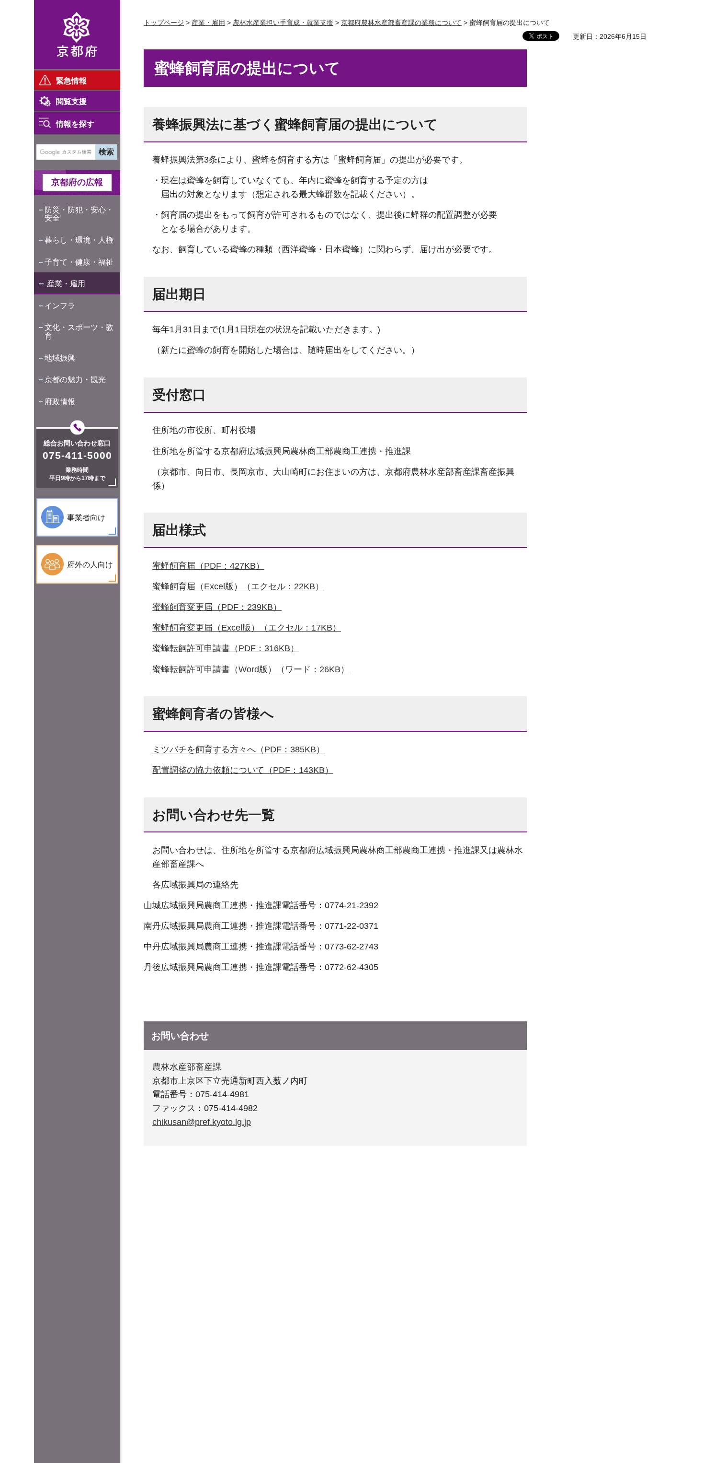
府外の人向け (90, 565)
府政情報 (60, 402)
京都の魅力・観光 (75, 379)
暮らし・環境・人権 (79, 240)
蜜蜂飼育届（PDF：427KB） (208, 566)
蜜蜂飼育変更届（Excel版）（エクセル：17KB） (246, 627)
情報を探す (75, 124)
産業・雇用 (66, 284)
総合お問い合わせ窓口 (77, 443)
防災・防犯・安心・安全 (79, 214)
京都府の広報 (77, 182)
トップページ (164, 22)
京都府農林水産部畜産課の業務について (401, 22)
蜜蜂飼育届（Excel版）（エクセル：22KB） (238, 586)
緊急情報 (71, 81)
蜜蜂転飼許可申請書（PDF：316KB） (225, 648)
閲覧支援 (71, 101)
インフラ (60, 306)
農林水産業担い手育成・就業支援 (283, 22)
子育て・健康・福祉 (79, 262)
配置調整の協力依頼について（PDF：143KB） (242, 770)
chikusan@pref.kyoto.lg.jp (201, 1122)
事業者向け (86, 518)
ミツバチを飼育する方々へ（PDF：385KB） (238, 749)
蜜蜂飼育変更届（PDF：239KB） (217, 607)
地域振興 (60, 358)
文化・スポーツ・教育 (79, 331)
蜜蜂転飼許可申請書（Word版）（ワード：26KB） (250, 669)
